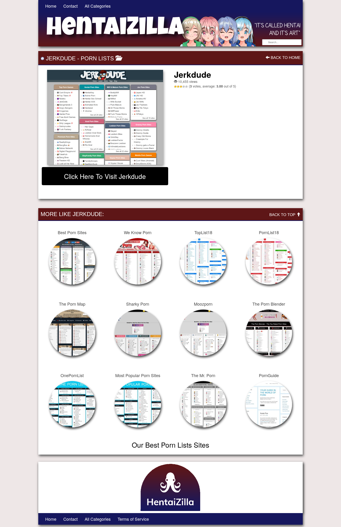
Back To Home (285, 57)
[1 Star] (175, 86)
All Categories (98, 6)
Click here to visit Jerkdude (105, 176)
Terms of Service (133, 519)
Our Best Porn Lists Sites (170, 445)
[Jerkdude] (105, 117)
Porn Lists (97, 58)
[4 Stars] (183, 86)
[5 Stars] (186, 86)
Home (50, 6)
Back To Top (282, 215)
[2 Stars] (178, 86)
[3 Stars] (181, 86)
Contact (70, 6)
